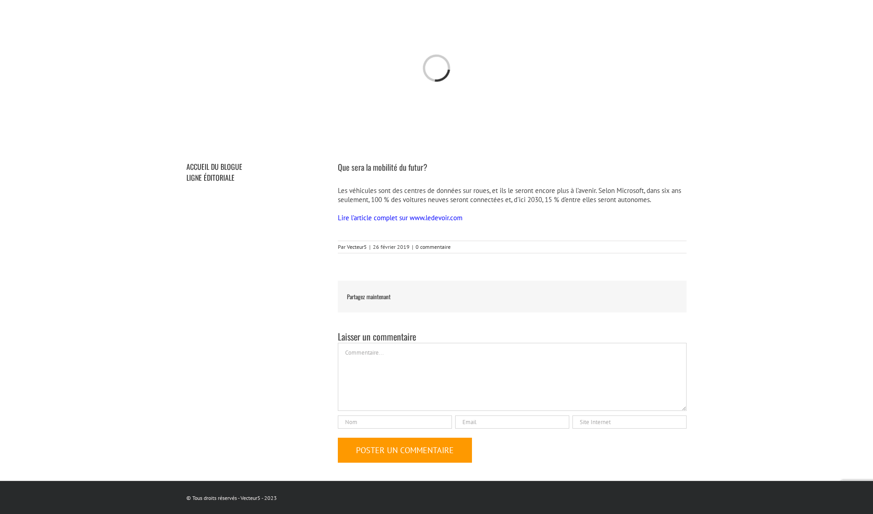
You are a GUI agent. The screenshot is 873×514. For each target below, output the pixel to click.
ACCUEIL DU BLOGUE (214, 166)
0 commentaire (433, 246)
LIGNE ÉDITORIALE (210, 177)
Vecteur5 (357, 246)
